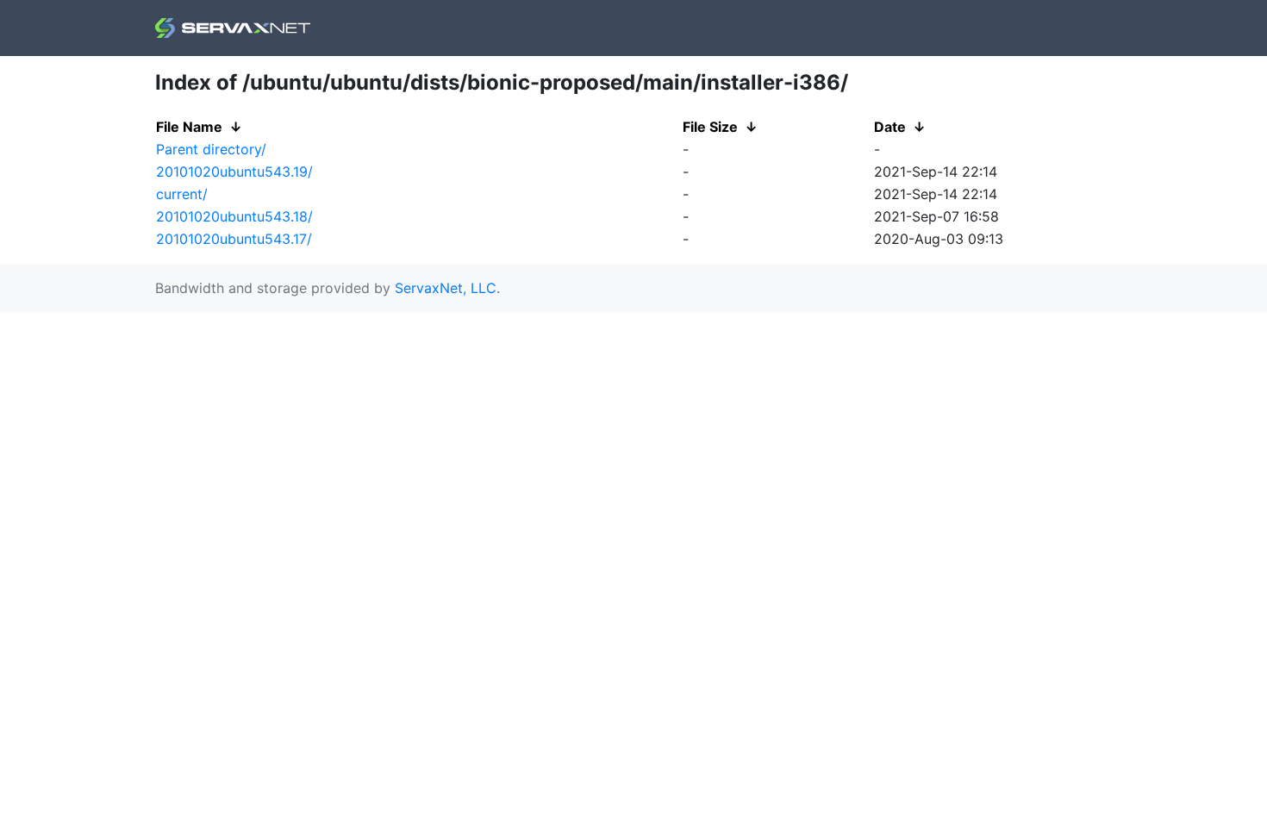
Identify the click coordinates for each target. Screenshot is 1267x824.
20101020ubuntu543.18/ (234, 216)
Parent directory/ (211, 149)
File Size (710, 126)
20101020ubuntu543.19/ (234, 171)
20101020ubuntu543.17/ (234, 238)
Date (890, 126)
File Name (189, 126)
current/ (182, 194)
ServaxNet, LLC (445, 288)
